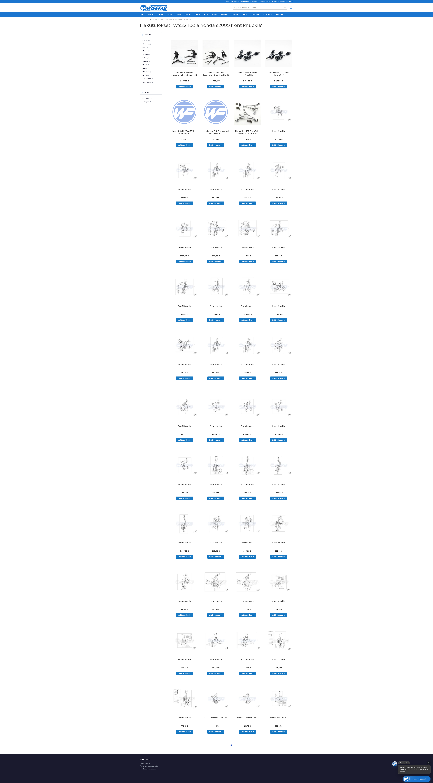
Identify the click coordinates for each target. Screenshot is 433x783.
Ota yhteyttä (145, 763)
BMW (145, 40)
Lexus (145, 75)
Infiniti (145, 58)
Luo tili (291, 1)
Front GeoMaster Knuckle (215, 718)
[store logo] (153, 8)
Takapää (147, 102)
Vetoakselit (147, 82)
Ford (145, 47)
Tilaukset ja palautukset (149, 769)
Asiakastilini (266, 1)
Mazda (145, 65)
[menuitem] (142, 14)
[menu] (216, 14)
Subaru (146, 61)
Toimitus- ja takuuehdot (149, 766)
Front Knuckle (278, 131)
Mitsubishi (147, 72)
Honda (145, 68)
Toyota (146, 54)
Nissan (146, 51)
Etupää (146, 98)
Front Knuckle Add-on (279, 718)
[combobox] (260, 8)
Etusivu (149, 19)
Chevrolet (147, 44)
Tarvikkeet (147, 79)
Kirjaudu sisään (279, 1)
